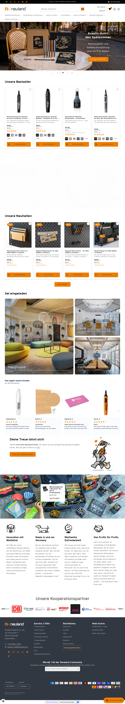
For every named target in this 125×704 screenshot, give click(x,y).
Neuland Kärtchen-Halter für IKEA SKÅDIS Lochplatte (17, 251)
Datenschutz (67, 637)
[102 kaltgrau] (16, 135)
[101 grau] (12, 135)
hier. (38, 447)
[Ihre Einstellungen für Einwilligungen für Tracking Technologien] (3, 700)
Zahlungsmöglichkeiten (42, 654)
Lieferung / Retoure (41, 637)
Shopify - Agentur (8, 694)
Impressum (67, 626)
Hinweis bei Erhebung (52, 702)
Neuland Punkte (97, 630)
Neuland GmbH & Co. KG (17, 692)
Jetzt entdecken (98, 54)
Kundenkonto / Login (99, 626)
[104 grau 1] (20, 135)
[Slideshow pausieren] (73, 73)
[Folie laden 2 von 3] (60, 72)
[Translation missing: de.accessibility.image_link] (39, 336)
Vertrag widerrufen (72, 648)
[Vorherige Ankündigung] (40, 2)
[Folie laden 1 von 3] (57, 72)
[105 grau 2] (24, 135)
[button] (13, 15)
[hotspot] (50, 481)
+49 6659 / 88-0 (14, 644)
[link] (11, 609)
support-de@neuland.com (17, 647)
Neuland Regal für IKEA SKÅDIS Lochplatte (105, 251)
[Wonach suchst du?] (82, 9)
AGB (64, 633)
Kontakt (66, 630)
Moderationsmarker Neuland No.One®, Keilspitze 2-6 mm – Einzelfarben (17, 117)
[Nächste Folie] (68, 73)
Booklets (37, 643)
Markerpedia (38, 647)
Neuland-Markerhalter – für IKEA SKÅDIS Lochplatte (77, 251)
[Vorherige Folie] (52, 73)
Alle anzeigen (62, 155)
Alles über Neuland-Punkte (23, 454)
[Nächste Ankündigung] (85, 2)
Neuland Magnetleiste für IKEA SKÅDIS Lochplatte (47, 251)
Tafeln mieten (39, 630)
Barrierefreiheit (68, 643)
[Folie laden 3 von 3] (63, 72)
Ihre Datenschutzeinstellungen (67, 702)
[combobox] (62, 9)
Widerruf (66, 640)
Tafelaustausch (39, 626)
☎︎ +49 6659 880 (114, 2)
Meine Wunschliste (98, 633)
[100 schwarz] (8, 135)
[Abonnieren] (78, 669)
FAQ (35, 650)
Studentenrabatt (40, 633)
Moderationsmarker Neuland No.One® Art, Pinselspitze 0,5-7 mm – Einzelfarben (105, 117)
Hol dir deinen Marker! (31, 200)
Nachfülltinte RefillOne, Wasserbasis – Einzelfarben (75, 117)
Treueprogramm (40, 640)
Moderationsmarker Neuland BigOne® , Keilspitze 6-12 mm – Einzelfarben (47, 117)
